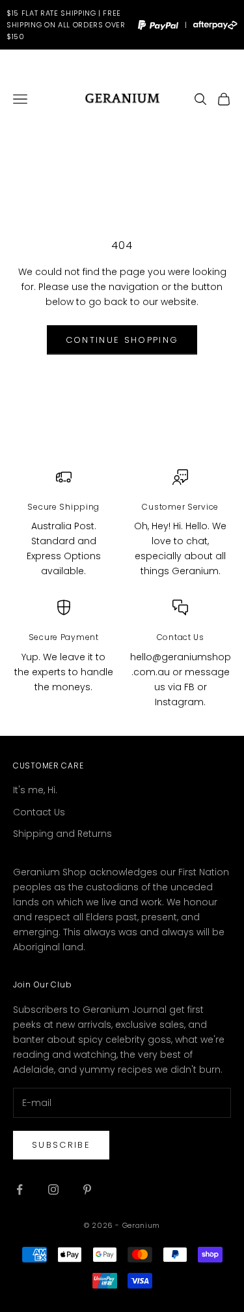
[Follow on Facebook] (19, 1189)
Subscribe (61, 1145)
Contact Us (39, 812)
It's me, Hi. (35, 789)
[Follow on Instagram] (53, 1189)
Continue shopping (122, 340)
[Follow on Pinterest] (87, 1189)
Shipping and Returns (62, 833)
